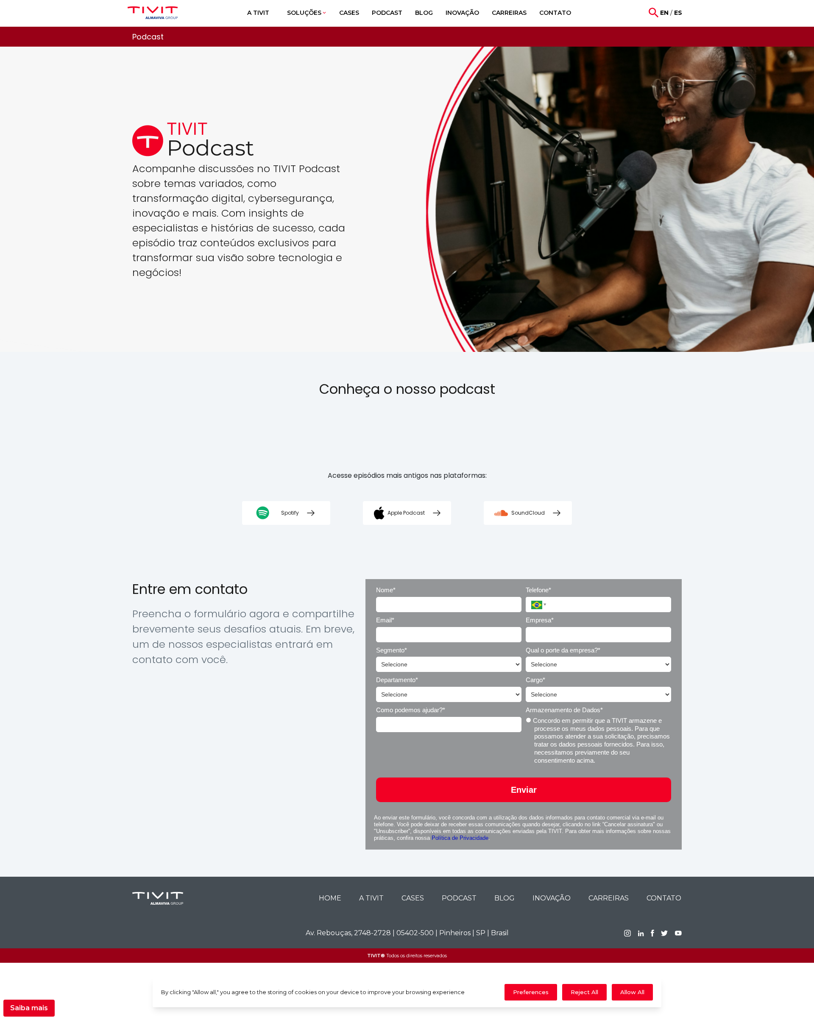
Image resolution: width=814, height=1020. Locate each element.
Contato (664, 898)
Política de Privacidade (460, 838)
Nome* (386, 590)
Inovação (551, 898)
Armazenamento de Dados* (564, 709)
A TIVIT (371, 898)
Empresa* (540, 620)
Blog (504, 898)
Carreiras (608, 898)
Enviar (524, 789)
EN (664, 13)
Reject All (584, 992)
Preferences (531, 992)
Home (330, 898)
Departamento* (397, 679)
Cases (412, 898)
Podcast (459, 898)
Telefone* (538, 590)
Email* (385, 620)
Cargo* (535, 679)
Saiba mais (29, 1008)
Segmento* (391, 650)
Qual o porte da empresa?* (563, 650)
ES (678, 13)
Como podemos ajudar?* (410, 709)
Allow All (632, 992)
